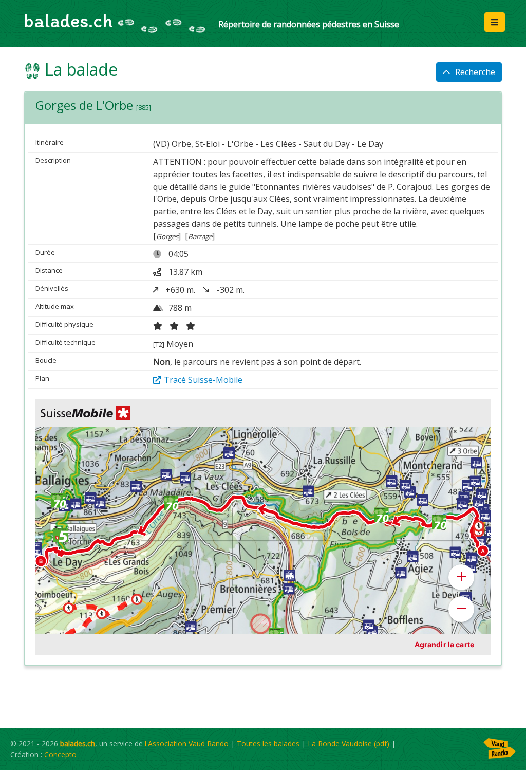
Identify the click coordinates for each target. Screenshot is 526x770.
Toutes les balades (268, 743)
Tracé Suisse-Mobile (203, 380)
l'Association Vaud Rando (187, 743)
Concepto (60, 754)
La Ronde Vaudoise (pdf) (348, 743)
